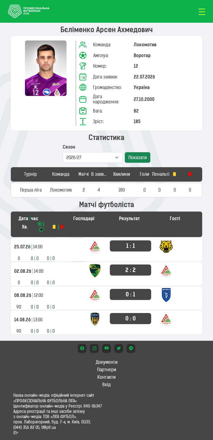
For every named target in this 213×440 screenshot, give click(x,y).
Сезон (69, 147)
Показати (137, 157)
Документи (107, 362)
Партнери (106, 369)
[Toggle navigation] (202, 11)
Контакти (106, 377)
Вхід (106, 384)
